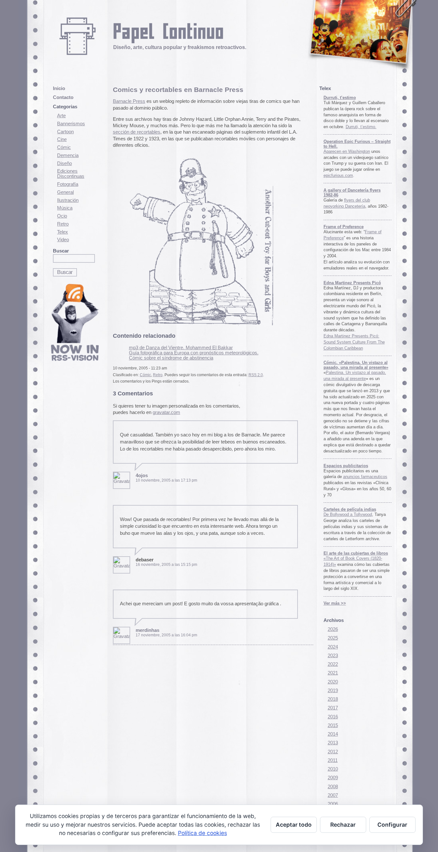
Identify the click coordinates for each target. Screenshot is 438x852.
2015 (333, 725)
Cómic (64, 147)
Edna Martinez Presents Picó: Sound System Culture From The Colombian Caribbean (354, 342)
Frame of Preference (344, 226)
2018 (333, 699)
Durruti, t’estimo (340, 97)
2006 (333, 804)
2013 (333, 742)
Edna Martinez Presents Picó (352, 282)
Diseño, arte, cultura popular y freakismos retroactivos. (179, 47)
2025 (333, 638)
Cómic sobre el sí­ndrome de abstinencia (171, 357)
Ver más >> (335, 603)
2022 (333, 664)
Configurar (392, 824)
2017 (333, 707)
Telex (62, 232)
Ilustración (68, 200)
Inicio (59, 88)
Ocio (62, 216)
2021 (333, 672)
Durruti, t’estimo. (361, 126)
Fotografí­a (67, 184)
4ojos (142, 475)
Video (63, 239)
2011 (333, 760)
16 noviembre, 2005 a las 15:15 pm (166, 564)
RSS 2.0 (255, 375)
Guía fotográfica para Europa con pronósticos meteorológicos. (193, 352)
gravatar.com (166, 412)
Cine (62, 139)
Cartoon (65, 131)
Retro (63, 224)
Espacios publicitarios (346, 465)
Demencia (68, 155)
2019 (333, 690)
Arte (61, 115)
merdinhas (147, 630)
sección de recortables (136, 132)
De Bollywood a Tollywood (348, 514)
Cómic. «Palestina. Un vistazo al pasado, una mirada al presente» (356, 365)
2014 (333, 734)
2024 (333, 646)
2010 (333, 769)
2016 (333, 716)
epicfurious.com (338, 175)
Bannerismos (71, 123)
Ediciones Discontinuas (70, 174)
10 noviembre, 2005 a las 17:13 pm (166, 480)
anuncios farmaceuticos (365, 476)
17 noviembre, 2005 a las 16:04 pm (166, 635)
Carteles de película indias (350, 509)
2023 (333, 655)
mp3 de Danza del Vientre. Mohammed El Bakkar (181, 347)
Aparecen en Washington (347, 151)
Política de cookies (202, 833)
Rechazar (343, 824)
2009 (333, 777)
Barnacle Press (129, 101)
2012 (333, 751)
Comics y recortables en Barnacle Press (178, 89)
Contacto (63, 97)
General (65, 192)
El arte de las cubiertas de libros (356, 553)
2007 (333, 795)
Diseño (64, 163)
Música (64, 208)
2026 (333, 629)
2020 (333, 681)
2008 (333, 786)
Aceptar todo (294, 824)
